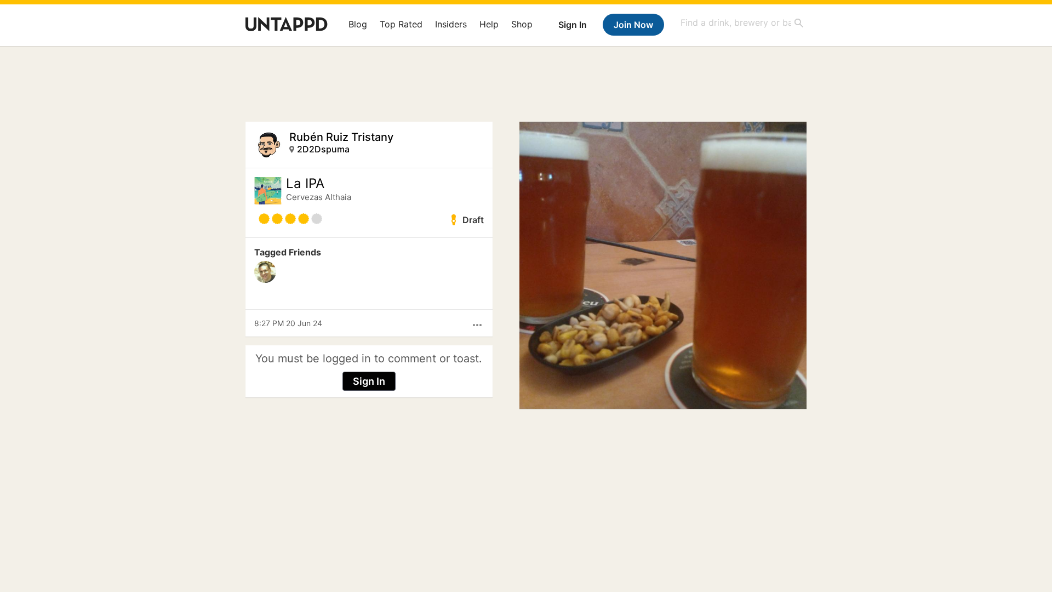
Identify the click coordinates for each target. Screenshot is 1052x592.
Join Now (633, 24)
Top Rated (401, 24)
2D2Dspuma (323, 149)
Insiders (451, 24)
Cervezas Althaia (318, 197)
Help (489, 24)
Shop (522, 24)
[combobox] (742, 22)
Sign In (572, 24)
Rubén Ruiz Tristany (341, 137)
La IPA (305, 183)
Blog (357, 24)
